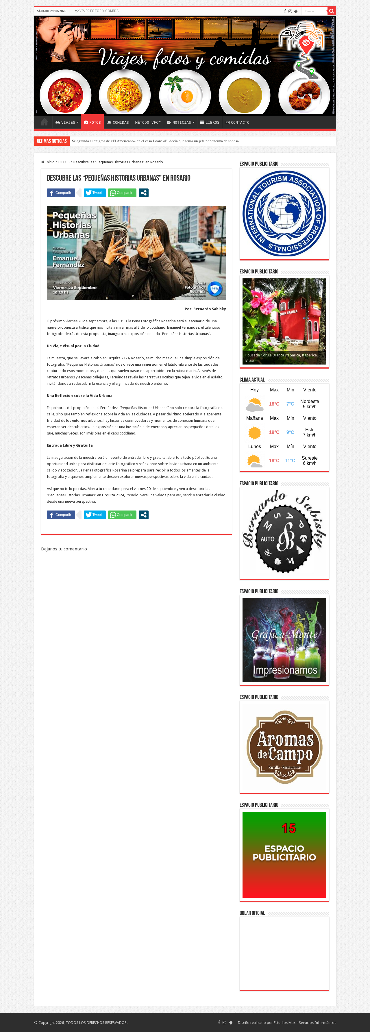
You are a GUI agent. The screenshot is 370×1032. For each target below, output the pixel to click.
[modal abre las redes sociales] (144, 192)
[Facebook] (285, 11)
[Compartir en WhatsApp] (122, 192)
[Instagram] (290, 11)
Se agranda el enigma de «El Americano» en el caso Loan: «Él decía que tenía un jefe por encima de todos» (155, 141)
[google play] (296, 11)
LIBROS (212, 122)
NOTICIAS (182, 122)
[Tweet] (95, 192)
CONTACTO (240, 122)
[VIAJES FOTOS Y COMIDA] (185, 66)
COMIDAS (121, 122)
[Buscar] (332, 11)
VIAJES (68, 122)
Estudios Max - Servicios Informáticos (305, 1022)
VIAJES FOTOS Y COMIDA (99, 11)
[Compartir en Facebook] (61, 192)
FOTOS (95, 122)
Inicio (50, 162)
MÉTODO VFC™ (148, 122)
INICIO (44, 122)
